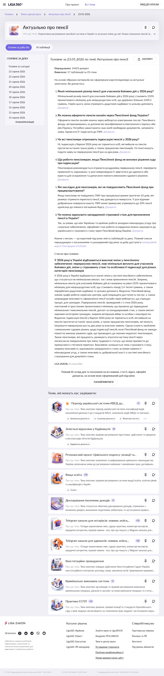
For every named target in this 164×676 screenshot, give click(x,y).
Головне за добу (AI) (18, 47)
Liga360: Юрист (74, 636)
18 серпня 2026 (17, 97)
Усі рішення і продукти (107, 647)
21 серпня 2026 (17, 81)
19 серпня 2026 (17, 92)
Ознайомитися (104, 382)
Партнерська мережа (143, 630)
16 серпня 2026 (17, 107)
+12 (137, 520)
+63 (137, 541)
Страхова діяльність (106, 418)
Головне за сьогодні (19, 66)
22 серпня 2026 (17, 76)
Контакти (137, 641)
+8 (114, 429)
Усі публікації (43, 47)
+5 (113, 500)
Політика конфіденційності (109, 652)
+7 (138, 403)
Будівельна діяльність (80, 444)
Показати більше (25, 122)
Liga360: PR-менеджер (78, 647)
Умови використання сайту (109, 657)
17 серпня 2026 (17, 102)
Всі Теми (90, 4)
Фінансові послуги (131, 418)
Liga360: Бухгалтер (76, 641)
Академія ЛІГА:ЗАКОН (107, 636)
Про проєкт (72, 4)
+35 (85, 475)
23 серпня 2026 (17, 71)
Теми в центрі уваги (105, 641)
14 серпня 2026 (17, 117)
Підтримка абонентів (143, 647)
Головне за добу (17, 58)
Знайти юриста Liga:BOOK (109, 630)
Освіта (73, 490)
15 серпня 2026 (17, 112)
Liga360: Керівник (75, 630)
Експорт (147, 59)
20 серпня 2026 (17, 87)
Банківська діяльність (80, 418)
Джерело (63, 107)
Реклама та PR (139, 636)
